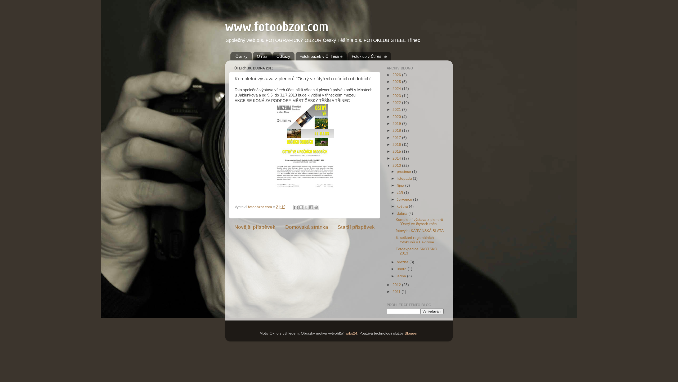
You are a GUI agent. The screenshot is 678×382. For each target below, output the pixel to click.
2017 (397, 138)
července (405, 199)
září (400, 193)
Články (241, 56)
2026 (397, 75)
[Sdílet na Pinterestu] (316, 207)
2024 (397, 89)
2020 (397, 117)
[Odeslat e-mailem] (296, 207)
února (402, 269)
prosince (404, 172)
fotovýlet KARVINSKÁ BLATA (420, 231)
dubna (402, 214)
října (401, 185)
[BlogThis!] (301, 207)
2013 (397, 166)
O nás (262, 56)
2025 (397, 82)
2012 (397, 285)
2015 (397, 151)
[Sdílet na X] (306, 207)
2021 (397, 110)
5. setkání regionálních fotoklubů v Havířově (415, 240)
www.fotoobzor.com (276, 26)
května (403, 206)
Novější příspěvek (254, 227)
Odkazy (283, 56)
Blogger (411, 333)
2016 (397, 145)
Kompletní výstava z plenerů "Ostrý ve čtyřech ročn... (419, 222)
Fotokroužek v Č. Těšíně (321, 56)
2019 (397, 124)
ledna (402, 276)
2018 (397, 131)
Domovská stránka (306, 227)
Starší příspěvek (356, 227)
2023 (397, 96)
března (403, 262)
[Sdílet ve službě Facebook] (311, 207)
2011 (397, 292)
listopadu (405, 179)
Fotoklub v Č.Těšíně (369, 56)
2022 (397, 103)
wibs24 (351, 333)
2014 (397, 158)
